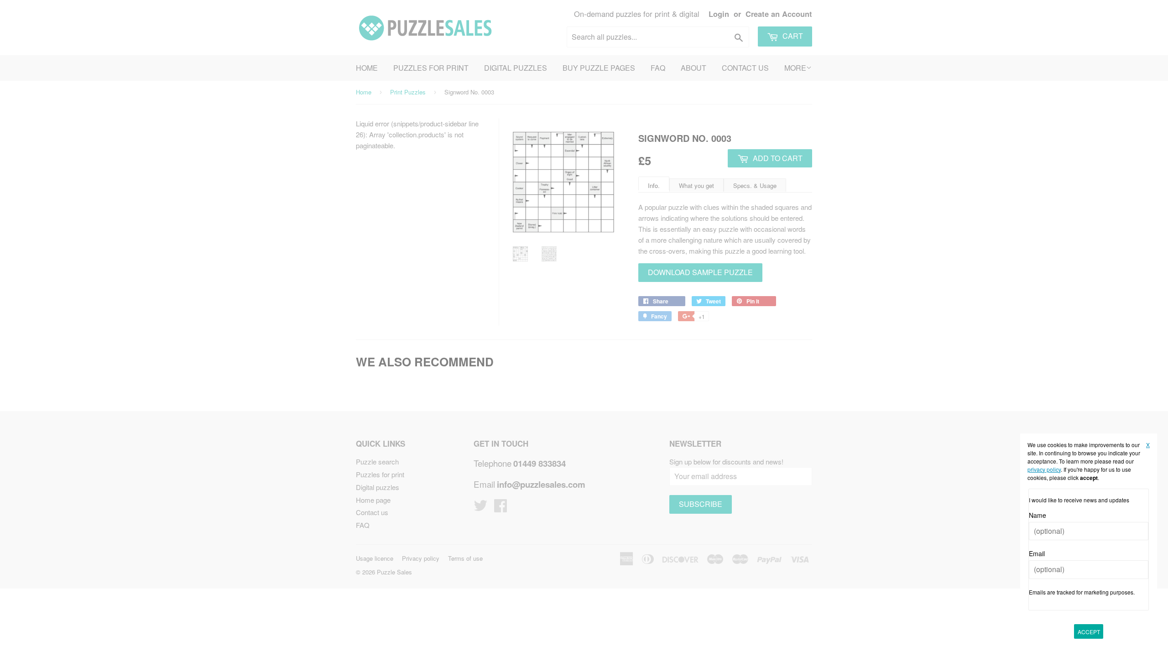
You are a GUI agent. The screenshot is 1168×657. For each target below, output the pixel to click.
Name (1037, 515)
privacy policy (1044, 469)
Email (1037, 553)
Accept (1089, 632)
